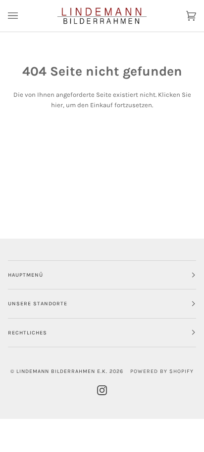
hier (57, 105)
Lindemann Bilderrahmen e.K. (61, 371)
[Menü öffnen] (23, 16)
